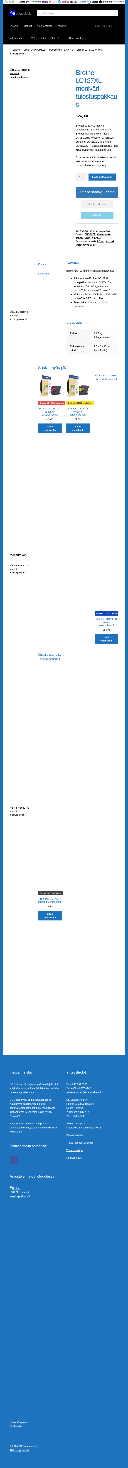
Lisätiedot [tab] (43, 273)
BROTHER (69, 49)
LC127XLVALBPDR (86, 244)
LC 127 (100, 241)
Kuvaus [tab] (42, 264)
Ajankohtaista (44, 26)
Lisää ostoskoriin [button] (50, 428)
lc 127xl (110, 241)
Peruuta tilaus (74, 1158)
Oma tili (55, 38)
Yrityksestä (16, 38)
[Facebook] (13, 1160)
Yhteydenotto (38, 38)
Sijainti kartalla (74, 1135)
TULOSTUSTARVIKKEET (34, 49)
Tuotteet (27, 26)
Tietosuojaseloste (19, 1450)
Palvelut (61, 26)
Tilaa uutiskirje (77, 38)
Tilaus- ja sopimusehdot (79, 1142)
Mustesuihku (55, 49)
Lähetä (97, 215)
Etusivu (14, 26)
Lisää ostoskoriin (102, 177)
